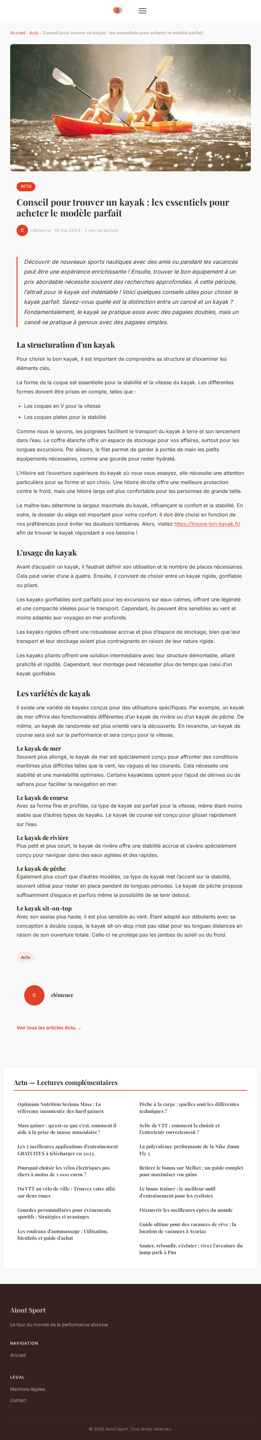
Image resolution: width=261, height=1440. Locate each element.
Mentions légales (27, 1389)
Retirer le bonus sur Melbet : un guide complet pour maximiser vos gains (191, 1170)
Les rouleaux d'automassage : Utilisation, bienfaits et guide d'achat (63, 1234)
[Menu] (142, 11)
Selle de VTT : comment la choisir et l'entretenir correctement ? (179, 1128)
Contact (18, 1400)
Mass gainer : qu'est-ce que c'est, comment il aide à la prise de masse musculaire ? (67, 1128)
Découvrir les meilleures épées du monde (186, 1210)
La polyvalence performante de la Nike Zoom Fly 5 (189, 1149)
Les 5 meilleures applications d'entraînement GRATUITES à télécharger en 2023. (68, 1149)
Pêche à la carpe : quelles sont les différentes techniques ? (189, 1107)
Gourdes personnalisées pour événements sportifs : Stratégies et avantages (64, 1213)
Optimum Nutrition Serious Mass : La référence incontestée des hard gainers (61, 1107)
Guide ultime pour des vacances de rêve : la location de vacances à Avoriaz (187, 1227)
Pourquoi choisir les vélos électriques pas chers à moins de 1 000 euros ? (64, 1170)
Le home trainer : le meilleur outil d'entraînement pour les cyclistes (177, 1191)
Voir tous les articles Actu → (49, 1028)
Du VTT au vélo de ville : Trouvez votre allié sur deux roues (67, 1191)
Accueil (17, 32)
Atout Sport (28, 1309)
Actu (34, 32)
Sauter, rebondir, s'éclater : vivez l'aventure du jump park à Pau (191, 1248)
